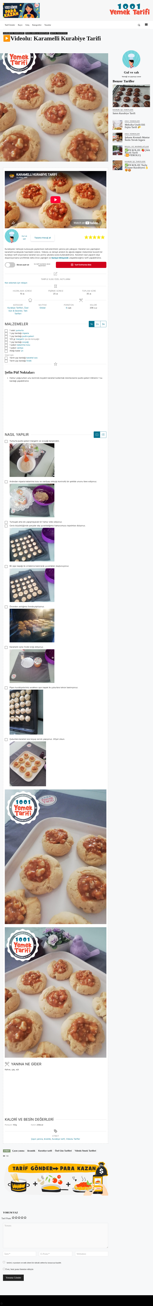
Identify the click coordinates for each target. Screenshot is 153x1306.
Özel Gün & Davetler (37, 33)
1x (91, 324)
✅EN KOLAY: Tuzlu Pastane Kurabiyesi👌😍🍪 (136, 168)
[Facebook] (126, 46)
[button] (139, 25)
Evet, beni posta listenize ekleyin (19, 1269)
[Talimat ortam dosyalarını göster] (97, 435)
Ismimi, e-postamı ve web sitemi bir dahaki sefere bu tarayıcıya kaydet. (34, 1263)
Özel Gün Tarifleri (63, 1151)
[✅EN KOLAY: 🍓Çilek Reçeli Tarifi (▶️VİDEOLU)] (117, 150)
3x (103, 324)
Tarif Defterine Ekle (82, 265)
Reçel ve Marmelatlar (137, 146)
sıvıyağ (25, 342)
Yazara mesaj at (42, 237)
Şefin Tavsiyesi (59, 33)
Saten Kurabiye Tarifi (124, 113)
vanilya (20, 348)
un (22, 350)
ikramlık (47, 1139)
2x (97, 324)
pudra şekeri (28, 336)
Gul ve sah (131, 72)
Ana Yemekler (132, 121)
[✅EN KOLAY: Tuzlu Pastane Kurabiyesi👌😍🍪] (117, 165)
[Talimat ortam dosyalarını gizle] (103, 435)
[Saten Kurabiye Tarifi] (131, 96)
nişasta (25, 333)
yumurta (19, 330)
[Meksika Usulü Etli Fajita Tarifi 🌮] (117, 125)
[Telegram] (147, 46)
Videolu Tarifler (73, 1139)
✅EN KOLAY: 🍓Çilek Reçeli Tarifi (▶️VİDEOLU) (137, 153)
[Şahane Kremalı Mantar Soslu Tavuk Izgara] (117, 137)
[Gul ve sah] (131, 59)
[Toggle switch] (10, 264)
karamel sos (32, 357)
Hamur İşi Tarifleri (123, 110)
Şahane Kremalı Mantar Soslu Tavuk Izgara (137, 138)
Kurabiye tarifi (58, 1139)
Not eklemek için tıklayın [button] (16, 283)
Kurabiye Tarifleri (14, 33)
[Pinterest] (133, 46)
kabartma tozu (23, 345)
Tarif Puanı (6, 1218)
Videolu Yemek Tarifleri (85, 1151)
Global (42, 308)
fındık (29, 360)
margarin (20, 339)
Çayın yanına (37, 1139)
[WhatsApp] (140, 46)
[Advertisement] (55, 406)
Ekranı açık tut (23, 265)
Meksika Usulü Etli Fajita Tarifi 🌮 (135, 126)
